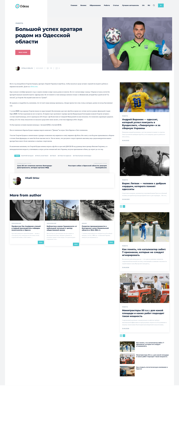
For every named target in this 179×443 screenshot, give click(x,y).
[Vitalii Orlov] (18, 68)
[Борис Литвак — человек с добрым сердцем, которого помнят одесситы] (144, 161)
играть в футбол (41, 156)
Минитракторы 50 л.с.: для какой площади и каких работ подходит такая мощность (143, 313)
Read (41, 242)
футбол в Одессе (64, 156)
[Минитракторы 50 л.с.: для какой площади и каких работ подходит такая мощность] (144, 288)
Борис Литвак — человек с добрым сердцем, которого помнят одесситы (144, 186)
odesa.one (34, 87)
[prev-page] (121, 206)
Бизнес (84, 223)
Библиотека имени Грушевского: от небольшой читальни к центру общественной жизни (62, 228)
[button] (154, 5)
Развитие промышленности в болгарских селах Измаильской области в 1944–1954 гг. (95, 228)
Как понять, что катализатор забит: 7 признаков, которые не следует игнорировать (144, 252)
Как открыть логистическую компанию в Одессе (152, 368)
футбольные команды (82, 156)
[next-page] (124, 206)
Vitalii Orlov (27, 68)
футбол (53, 156)
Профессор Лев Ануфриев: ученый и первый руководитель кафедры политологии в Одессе (26, 228)
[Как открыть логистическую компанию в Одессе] (127, 371)
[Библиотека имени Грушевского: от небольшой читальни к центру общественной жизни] (62, 210)
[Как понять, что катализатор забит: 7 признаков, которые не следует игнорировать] (144, 227)
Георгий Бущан (27, 156)
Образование (16, 223)
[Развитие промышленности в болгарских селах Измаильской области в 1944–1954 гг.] (97, 210)
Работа (19, 23)
